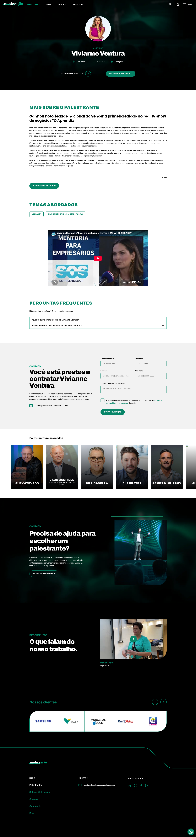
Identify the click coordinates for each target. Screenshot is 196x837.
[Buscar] (170, 4)
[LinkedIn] (129, 785)
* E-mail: (103, 371)
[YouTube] (147, 785)
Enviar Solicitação (112, 412)
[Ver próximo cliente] (163, 702)
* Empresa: (139, 358)
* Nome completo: (107, 358)
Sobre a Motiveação (39, 792)
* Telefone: (139, 371)
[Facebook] (141, 785)
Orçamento (77, 4)
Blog (31, 813)
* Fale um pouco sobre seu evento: (113, 383)
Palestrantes (33, 4)
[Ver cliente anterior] (155, 702)
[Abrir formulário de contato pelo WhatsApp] (190, 832)
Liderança (36, 214)
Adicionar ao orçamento (120, 73)
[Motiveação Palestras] (13, 4)
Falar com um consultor (44, 573)
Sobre (49, 4)
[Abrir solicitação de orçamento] (177, 4)
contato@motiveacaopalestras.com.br (99, 785)
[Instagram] (135, 785)
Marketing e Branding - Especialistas (65, 214)
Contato (62, 4)
